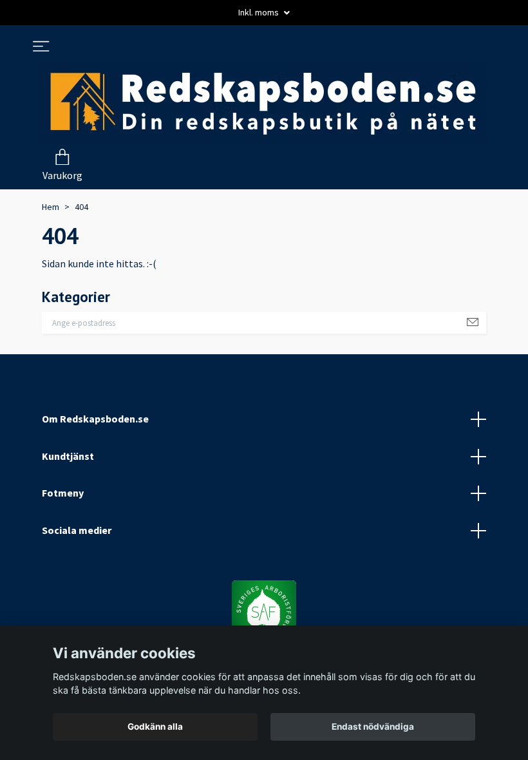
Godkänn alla (155, 726)
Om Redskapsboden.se (95, 418)
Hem (50, 207)
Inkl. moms (259, 12)
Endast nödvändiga (373, 726)
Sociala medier (76, 530)
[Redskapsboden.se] (263, 103)
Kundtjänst (68, 456)
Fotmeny (63, 492)
